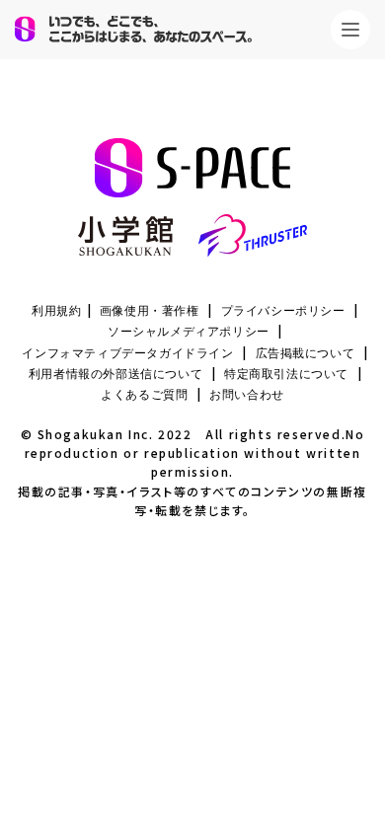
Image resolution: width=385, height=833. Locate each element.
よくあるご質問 (144, 395)
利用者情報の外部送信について (115, 374)
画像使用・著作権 (149, 311)
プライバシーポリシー (283, 311)
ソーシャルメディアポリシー (189, 332)
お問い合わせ (246, 395)
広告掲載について (305, 353)
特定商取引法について (286, 374)
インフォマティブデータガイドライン (127, 353)
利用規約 (56, 311)
